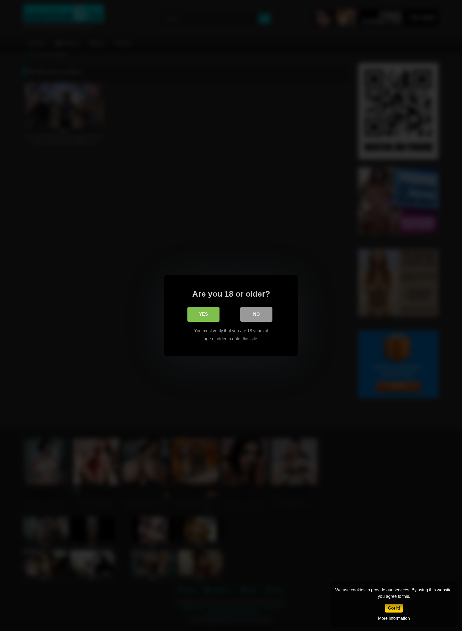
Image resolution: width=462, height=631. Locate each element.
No (256, 314)
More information (394, 618)
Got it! (394, 608)
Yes (203, 314)
